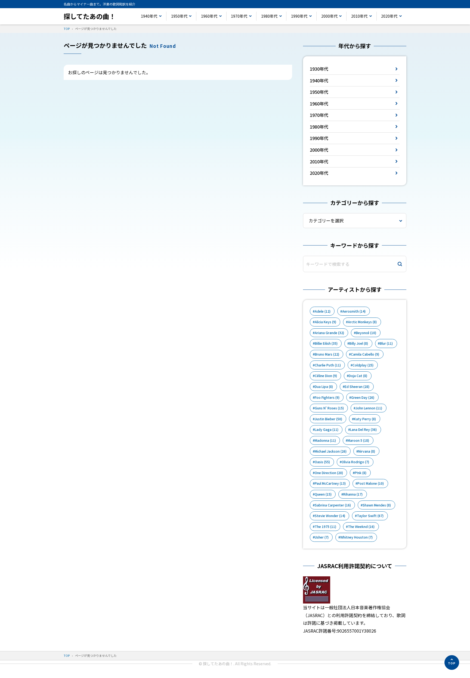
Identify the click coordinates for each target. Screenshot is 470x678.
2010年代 (359, 16)
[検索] (400, 264)
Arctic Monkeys (362, 321)
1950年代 (179, 16)
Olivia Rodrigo (355, 461)
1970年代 (239, 16)
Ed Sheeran (357, 386)
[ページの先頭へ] (451, 662)
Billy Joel (358, 343)
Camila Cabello (365, 354)
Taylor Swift (370, 515)
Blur (386, 343)
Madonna (325, 440)
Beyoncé (366, 332)
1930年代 (319, 69)
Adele (322, 311)
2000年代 (329, 16)
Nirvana (366, 451)
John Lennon (368, 408)
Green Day (362, 397)
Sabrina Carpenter (333, 505)
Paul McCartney (330, 483)
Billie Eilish (326, 343)
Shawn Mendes (377, 505)
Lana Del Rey (363, 429)
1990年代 (299, 16)
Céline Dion (326, 375)
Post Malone (370, 483)
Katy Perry (365, 418)
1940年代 (149, 16)
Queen (323, 494)
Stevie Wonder (330, 515)
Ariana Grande (329, 332)
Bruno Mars (327, 354)
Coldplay (362, 365)
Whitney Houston (356, 537)
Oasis (322, 461)
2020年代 (389, 16)
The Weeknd (361, 526)
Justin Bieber (328, 418)
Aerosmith (354, 311)
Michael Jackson (331, 451)
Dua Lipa (324, 386)
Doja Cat (358, 375)
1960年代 (209, 16)
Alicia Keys (325, 321)
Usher (322, 537)
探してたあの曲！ (90, 16)
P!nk (360, 472)
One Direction (329, 472)
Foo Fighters (327, 397)
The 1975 (325, 526)
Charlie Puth (328, 365)
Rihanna (353, 494)
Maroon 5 (358, 440)
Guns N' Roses (329, 408)
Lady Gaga (326, 429)
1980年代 (269, 16)
